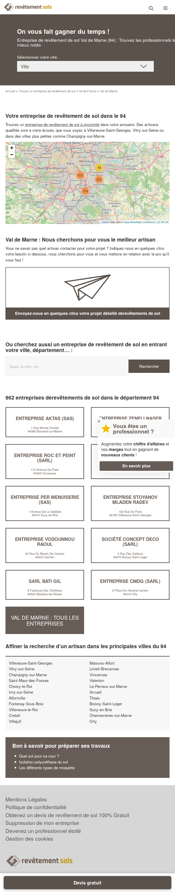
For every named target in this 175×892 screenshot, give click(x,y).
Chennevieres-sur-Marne (111, 715)
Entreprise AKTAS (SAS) (45, 418)
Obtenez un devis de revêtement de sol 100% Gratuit (67, 815)
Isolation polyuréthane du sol (43, 762)
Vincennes (98, 674)
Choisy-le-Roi (20, 686)
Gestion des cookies (29, 838)
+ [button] (11, 148)
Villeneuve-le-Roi (23, 709)
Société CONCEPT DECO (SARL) (130, 541)
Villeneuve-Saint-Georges (30, 663)
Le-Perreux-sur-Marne (108, 686)
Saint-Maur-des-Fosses (29, 680)
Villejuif (15, 721)
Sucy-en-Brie (101, 709)
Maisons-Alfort (102, 663)
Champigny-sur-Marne (28, 674)
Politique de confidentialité (35, 807)
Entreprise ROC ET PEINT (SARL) (45, 457)
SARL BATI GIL (45, 581)
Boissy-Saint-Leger (106, 703)
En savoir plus (136, 466)
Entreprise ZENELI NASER (130, 418)
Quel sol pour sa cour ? (39, 756)
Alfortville (17, 698)
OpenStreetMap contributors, (140, 222)
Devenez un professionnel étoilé (43, 830)
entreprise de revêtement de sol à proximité (62, 124)
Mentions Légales (26, 799)
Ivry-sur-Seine (21, 692)
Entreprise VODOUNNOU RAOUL (45, 541)
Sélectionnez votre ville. (37, 57)
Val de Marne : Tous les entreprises (45, 620)
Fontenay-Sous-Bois (26, 703)
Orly (93, 721)
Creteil (14, 715)
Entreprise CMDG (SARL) (130, 581)
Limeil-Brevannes (104, 668)
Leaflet (104, 222)
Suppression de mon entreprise (42, 822)
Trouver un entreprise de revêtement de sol (47, 91)
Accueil (10, 91)
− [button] (11, 155)
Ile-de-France (87, 91)
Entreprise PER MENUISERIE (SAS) (45, 499)
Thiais (95, 698)
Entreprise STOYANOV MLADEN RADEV (130, 499)
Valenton (97, 680)
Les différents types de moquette (47, 767)
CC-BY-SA (162, 222)
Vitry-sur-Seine (21, 668)
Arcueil (95, 692)
